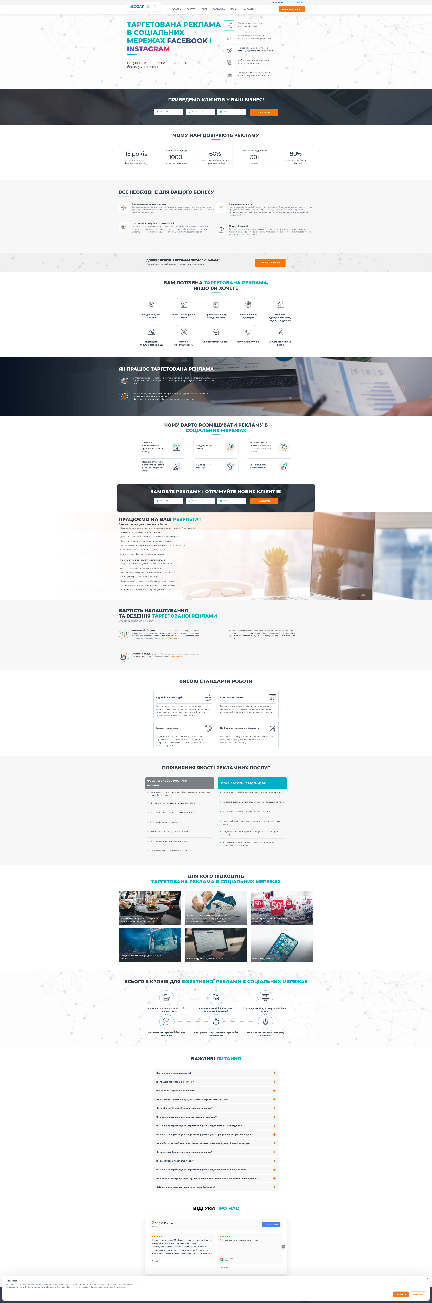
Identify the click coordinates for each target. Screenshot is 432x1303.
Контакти (248, 9)
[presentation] (283, 1246)
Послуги (191, 9)
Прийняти (401, 1294)
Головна (176, 9)
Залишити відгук (271, 1224)
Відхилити (418, 1294)
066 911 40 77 (277, 2)
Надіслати (264, 112)
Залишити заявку (292, 9)
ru (302, 2)
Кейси (233, 9)
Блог (204, 9)
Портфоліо (219, 9)
